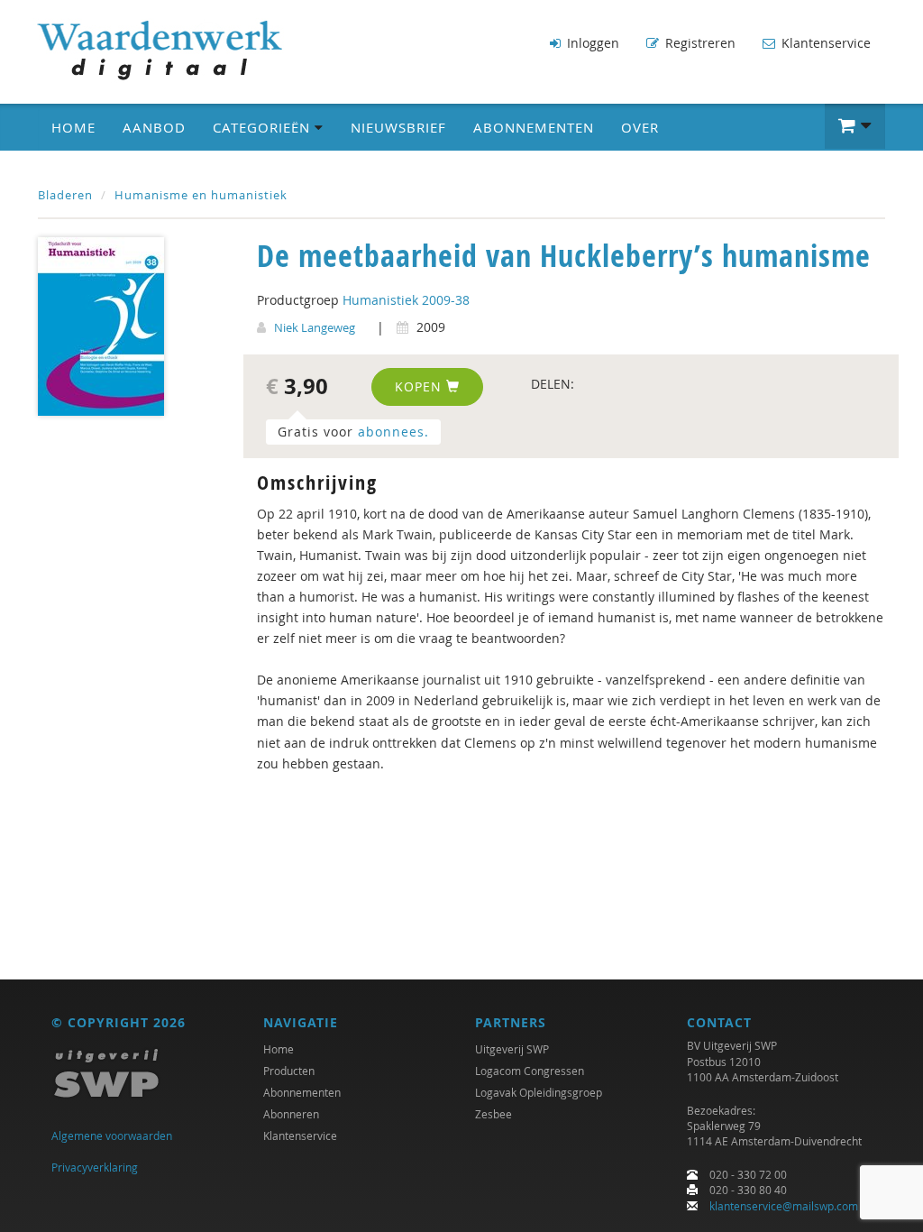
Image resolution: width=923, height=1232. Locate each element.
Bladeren (65, 195)
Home (73, 127)
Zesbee (493, 1114)
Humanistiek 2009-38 (406, 299)
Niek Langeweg (314, 327)
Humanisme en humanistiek (201, 195)
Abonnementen (533, 127)
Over (640, 127)
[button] (855, 126)
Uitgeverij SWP (512, 1049)
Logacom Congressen (529, 1070)
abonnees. (393, 431)
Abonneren (291, 1114)
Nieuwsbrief (398, 127)
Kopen (420, 386)
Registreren (699, 42)
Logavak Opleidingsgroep (538, 1092)
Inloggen (591, 42)
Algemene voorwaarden (111, 1135)
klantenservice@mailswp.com (783, 1206)
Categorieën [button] (264, 127)
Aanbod (154, 127)
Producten (289, 1070)
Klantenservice (824, 42)
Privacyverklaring (94, 1167)
